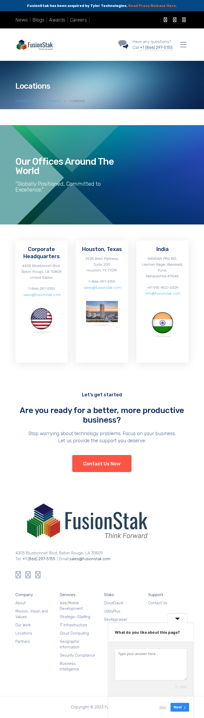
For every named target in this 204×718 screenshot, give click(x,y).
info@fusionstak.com (162, 293)
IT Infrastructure (73, 625)
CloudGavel (113, 603)
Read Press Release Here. (152, 5)
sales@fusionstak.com (41, 294)
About (20, 603)
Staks (109, 594)
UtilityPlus (112, 611)
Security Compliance (77, 655)
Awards (57, 20)
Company (24, 594)
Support (155, 594)
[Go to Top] (193, 706)
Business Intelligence (69, 666)
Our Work (23, 625)
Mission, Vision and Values (31, 614)
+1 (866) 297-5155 (156, 47)
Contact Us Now (102, 464)
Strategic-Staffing (75, 617)
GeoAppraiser (115, 619)
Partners (22, 641)
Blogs (38, 20)
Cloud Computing (74, 633)
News (21, 20)
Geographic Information (69, 644)
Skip (162, 707)
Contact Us (157, 603)
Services (67, 594)
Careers (78, 20)
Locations (23, 633)
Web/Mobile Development (71, 606)
